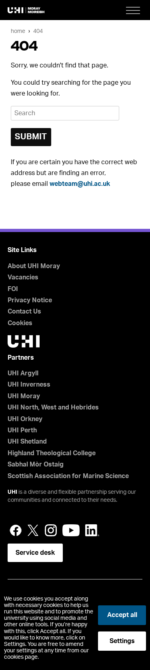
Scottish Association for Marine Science (68, 476)
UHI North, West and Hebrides (53, 407)
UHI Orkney (25, 419)
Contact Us (24, 311)
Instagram (51, 530)
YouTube (71, 530)
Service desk (35, 553)
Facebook (16, 530)
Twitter (33, 530)
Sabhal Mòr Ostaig (36, 464)
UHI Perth (22, 430)
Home (18, 31)
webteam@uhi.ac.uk (80, 184)
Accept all (122, 615)
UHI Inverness (29, 384)
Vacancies (23, 277)
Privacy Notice (30, 300)
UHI (12, 492)
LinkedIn (92, 530)
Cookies (20, 323)
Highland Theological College (52, 453)
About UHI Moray (34, 266)
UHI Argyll (23, 373)
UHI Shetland (27, 441)
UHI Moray (24, 396)
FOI (13, 289)
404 (38, 31)
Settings (122, 641)
